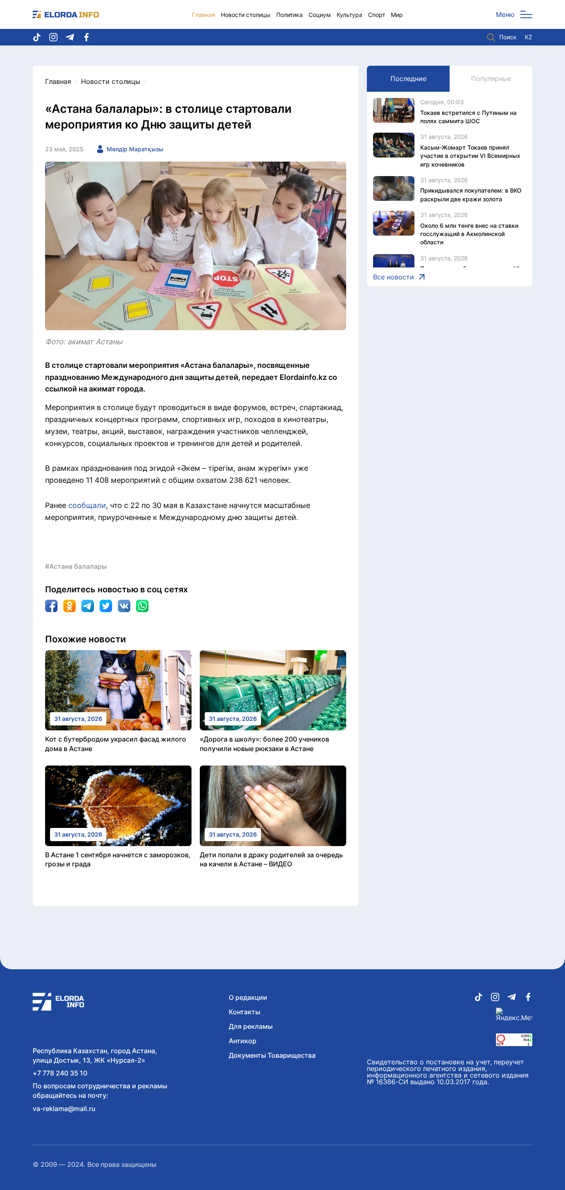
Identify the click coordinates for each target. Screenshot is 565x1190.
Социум (320, 14)
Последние (408, 78)
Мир (397, 14)
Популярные (491, 78)
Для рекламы (251, 1026)
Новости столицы (246, 14)
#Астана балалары (76, 566)
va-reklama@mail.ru (64, 1108)
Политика (289, 14)
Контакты (244, 1012)
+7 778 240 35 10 (60, 1073)
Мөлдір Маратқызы (135, 149)
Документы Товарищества (272, 1055)
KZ (528, 37)
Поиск (508, 37)
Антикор (242, 1041)
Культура (349, 14)
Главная (203, 14)
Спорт (376, 14)
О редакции (248, 997)
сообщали (87, 505)
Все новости (393, 277)
